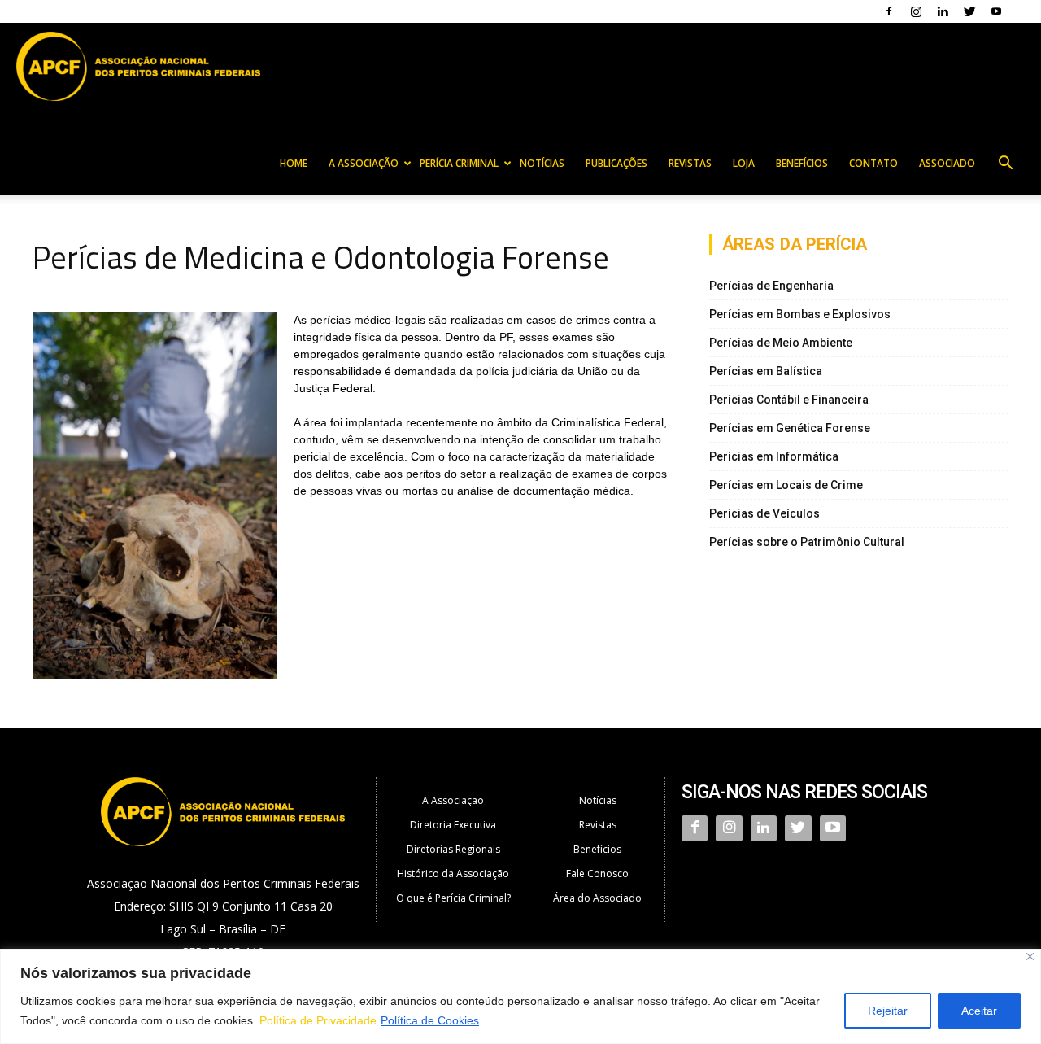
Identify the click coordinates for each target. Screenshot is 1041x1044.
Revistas (690, 163)
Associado (947, 163)
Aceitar (979, 1010)
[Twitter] (969, 11)
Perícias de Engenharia (771, 285)
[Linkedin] (942, 11)
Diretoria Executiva (453, 825)
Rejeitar (888, 1010)
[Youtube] (996, 11)
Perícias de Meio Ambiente (780, 342)
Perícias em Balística (765, 371)
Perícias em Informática (773, 456)
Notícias (542, 163)
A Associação (364, 163)
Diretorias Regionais (453, 849)
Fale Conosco (597, 873)
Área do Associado (597, 898)
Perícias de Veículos (764, 513)
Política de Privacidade (318, 1020)
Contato (873, 163)
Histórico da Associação (453, 873)
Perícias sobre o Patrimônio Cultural (806, 541)
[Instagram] (916, 11)
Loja (744, 163)
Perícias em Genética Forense (789, 428)
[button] (1005, 165)
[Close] (1030, 956)
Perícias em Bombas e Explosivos (800, 314)
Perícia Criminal (459, 163)
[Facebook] (889, 11)
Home (293, 163)
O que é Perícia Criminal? (453, 898)
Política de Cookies (430, 1020)
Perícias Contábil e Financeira (789, 399)
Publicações (616, 163)
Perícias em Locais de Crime (786, 484)
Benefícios (802, 163)
